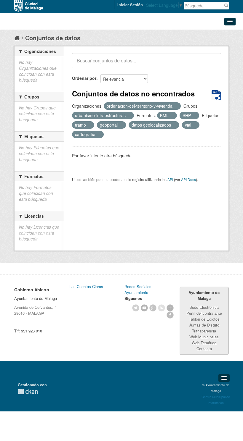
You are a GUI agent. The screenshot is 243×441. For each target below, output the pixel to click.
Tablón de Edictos (204, 319)
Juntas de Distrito (204, 325)
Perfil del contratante (204, 313)
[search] (212, 63)
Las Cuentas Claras (86, 286)
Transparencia (204, 331)
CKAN (28, 391)
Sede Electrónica (204, 307)
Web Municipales (204, 337)
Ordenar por (84, 78)
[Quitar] (176, 106)
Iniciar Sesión (130, 4)
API (170, 179)
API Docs (188, 179)
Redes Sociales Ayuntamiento (137, 289)
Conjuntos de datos (52, 37)
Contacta (204, 348)
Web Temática (204, 342)
